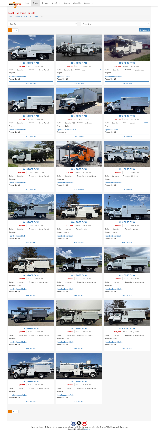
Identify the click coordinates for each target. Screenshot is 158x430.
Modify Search (144, 30)
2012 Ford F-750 (79, 381)
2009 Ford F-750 (79, 222)
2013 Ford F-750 (31, 116)
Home (27, 3)
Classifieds (55, 3)
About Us (76, 3)
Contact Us (88, 3)
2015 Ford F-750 (31, 63)
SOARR (87, 429)
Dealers (67, 3)
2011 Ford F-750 (127, 169)
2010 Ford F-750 (79, 169)
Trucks (35, 3)
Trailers (45, 3)
